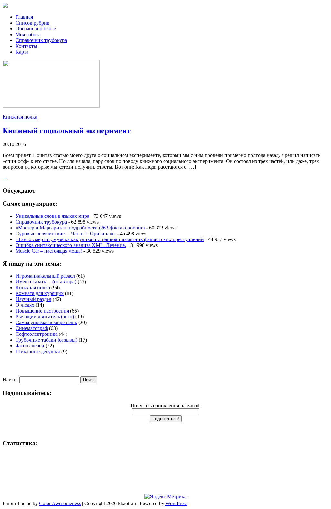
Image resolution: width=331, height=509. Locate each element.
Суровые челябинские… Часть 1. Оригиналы (66, 233)
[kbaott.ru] (165, 6)
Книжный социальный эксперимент (67, 130)
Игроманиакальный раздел (45, 276)
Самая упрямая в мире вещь (46, 322)
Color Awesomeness (60, 503)
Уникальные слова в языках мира (52, 216)
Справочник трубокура (41, 40)
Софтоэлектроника (37, 334)
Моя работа (28, 34)
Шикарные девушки (38, 351)
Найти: (10, 379)
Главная (24, 17)
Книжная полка (20, 117)
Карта (22, 52)
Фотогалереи (30, 345)
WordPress (176, 503)
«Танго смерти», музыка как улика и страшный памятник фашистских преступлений (110, 239)
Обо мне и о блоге (36, 28)
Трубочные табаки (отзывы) (46, 340)
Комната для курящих (40, 293)
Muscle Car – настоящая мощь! (49, 251)
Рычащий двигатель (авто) (45, 316)
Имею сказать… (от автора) (46, 281)
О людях (25, 305)
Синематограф (32, 328)
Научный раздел (33, 299)
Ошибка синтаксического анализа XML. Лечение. (71, 245)
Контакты (26, 46)
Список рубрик (32, 23)
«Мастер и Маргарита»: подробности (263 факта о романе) (80, 227)
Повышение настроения (42, 310)
